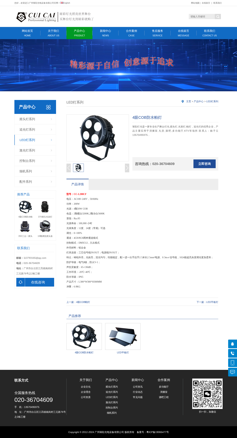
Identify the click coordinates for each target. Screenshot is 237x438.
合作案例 (131, 33)
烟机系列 (25, 171)
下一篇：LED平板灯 (207, 302)
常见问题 (138, 397)
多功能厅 (164, 386)
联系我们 (217, 3)
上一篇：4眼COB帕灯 (78, 302)
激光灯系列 (27, 150)
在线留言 (206, 3)
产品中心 (79, 33)
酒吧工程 (164, 397)
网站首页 (27, 33)
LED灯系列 (27, 140)
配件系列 (25, 181)
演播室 (163, 392)
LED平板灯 (123, 352)
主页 (188, 101)
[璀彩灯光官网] (59, 16)
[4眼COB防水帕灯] (84, 336)
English (66, 3)
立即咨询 (204, 164)
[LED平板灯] (123, 336)
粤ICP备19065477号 (157, 432)
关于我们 (53, 33)
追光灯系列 (27, 129)
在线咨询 (38, 282)
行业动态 (138, 392)
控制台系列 (27, 161)
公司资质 (86, 397)
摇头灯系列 (27, 119)
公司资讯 (138, 386)
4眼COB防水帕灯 (84, 352)
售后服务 (157, 33)
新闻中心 (105, 33)
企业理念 (86, 392)
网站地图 (195, 3)
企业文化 (86, 386)
